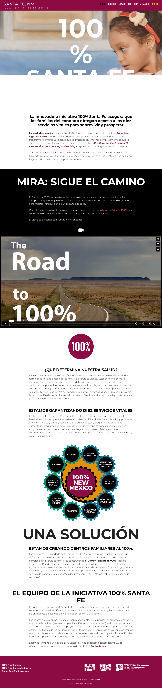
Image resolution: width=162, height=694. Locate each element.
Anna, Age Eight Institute (15, 671)
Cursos (112, 4)
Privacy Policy (66, 680)
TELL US (97, 680)
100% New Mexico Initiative (16, 668)
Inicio (102, 4)
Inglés (154, 4)
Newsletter (125, 4)
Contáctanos (141, 4)
